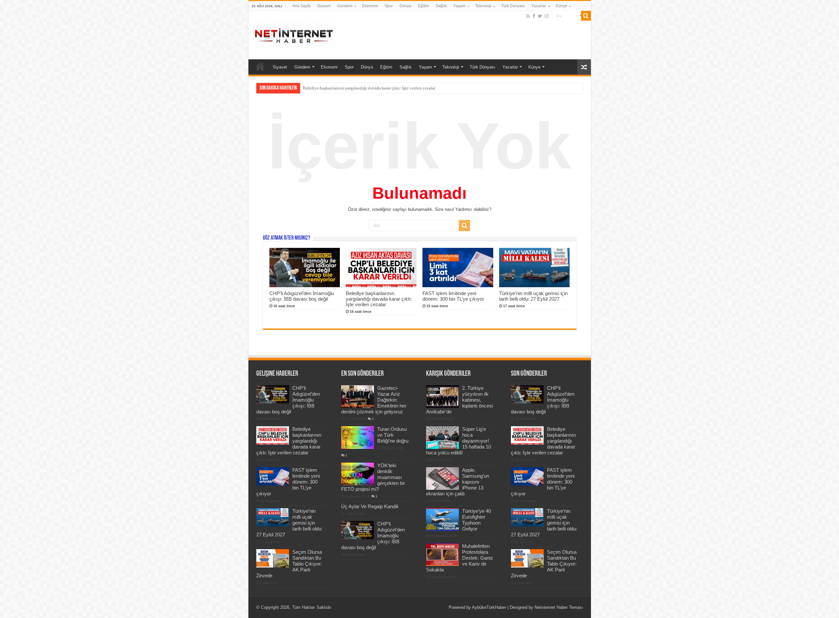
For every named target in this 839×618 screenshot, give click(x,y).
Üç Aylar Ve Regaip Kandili (369, 506)
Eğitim (423, 6)
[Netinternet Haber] (294, 34)
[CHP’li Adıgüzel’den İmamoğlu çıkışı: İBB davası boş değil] (357, 530)
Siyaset (323, 6)
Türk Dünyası (513, 6)
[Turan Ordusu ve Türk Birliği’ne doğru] (357, 437)
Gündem (344, 6)
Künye (561, 6)
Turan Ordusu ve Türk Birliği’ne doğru (392, 435)
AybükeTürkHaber (489, 607)
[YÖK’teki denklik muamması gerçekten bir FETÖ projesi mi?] (357, 474)
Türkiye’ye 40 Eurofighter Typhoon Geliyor (476, 519)
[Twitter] (540, 16)
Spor (388, 6)
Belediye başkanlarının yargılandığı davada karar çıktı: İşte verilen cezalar (369, 88)
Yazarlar (538, 6)
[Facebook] (534, 16)
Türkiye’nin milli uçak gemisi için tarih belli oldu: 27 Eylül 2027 (533, 296)
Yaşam (459, 6)
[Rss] (528, 16)
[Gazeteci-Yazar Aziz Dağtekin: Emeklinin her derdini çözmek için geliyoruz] (357, 396)
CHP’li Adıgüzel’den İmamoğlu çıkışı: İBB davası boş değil (301, 296)
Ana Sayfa (301, 6)
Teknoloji (483, 6)
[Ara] (586, 16)
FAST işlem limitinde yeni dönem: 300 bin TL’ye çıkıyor (453, 296)
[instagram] (546, 16)
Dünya (405, 6)
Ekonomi (370, 6)
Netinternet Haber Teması (559, 607)
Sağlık (441, 6)
